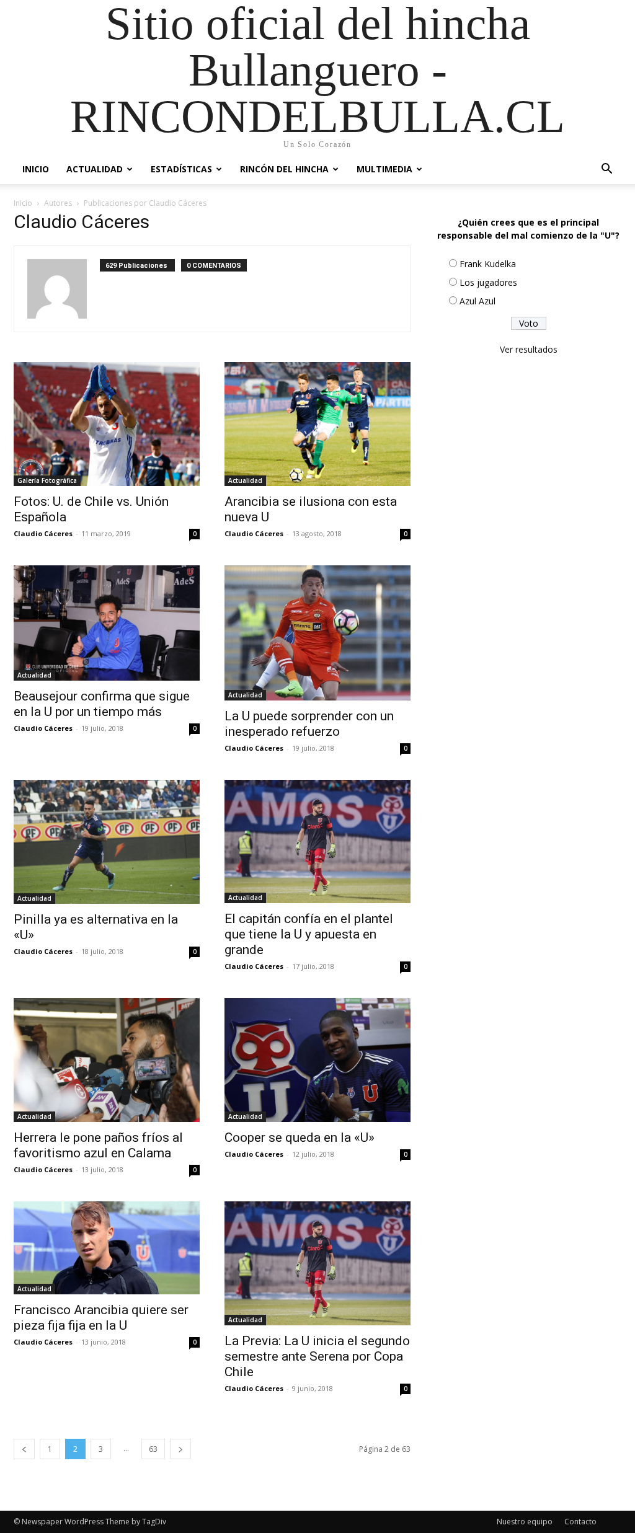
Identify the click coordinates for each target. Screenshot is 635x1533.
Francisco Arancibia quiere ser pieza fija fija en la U (101, 1317)
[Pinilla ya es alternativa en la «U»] (107, 842)
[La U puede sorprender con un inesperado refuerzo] (317, 632)
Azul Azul (477, 301)
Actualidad (94, 169)
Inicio (35, 169)
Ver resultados (528, 349)
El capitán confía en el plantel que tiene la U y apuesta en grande (308, 934)
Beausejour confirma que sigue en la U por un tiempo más (102, 704)
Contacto (580, 1521)
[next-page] (180, 1449)
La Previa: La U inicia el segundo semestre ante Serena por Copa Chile (317, 1356)
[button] (606, 170)
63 (153, 1449)
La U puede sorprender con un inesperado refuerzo (309, 724)
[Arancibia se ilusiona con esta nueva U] (317, 424)
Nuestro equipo (525, 1521)
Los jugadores (488, 282)
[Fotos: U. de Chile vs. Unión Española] (107, 424)
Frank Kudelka (488, 264)
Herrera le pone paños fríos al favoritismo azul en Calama (98, 1145)
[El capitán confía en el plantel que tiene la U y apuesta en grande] (317, 842)
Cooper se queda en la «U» (299, 1137)
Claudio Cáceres (43, 533)
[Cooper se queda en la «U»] (317, 1060)
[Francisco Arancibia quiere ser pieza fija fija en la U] (107, 1247)
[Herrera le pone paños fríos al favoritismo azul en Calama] (107, 1060)
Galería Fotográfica (47, 480)
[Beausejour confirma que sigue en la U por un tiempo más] (107, 623)
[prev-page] (24, 1449)
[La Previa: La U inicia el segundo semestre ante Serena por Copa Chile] (317, 1263)
